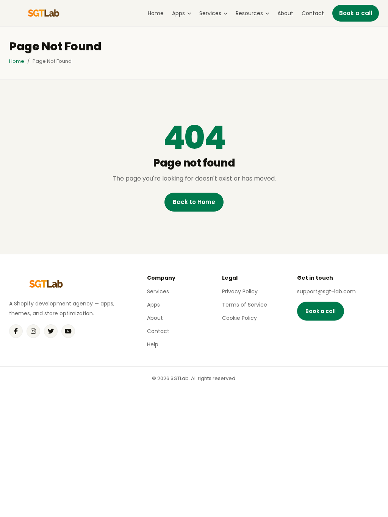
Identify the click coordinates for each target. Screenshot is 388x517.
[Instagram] (33, 331)
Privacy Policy (240, 291)
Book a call (355, 13)
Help (152, 344)
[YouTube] (68, 331)
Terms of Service (244, 304)
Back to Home (194, 202)
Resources (249, 13)
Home (156, 13)
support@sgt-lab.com (326, 291)
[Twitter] (51, 331)
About (285, 13)
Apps (178, 13)
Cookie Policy (239, 318)
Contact (313, 13)
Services (210, 13)
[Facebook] (16, 331)
